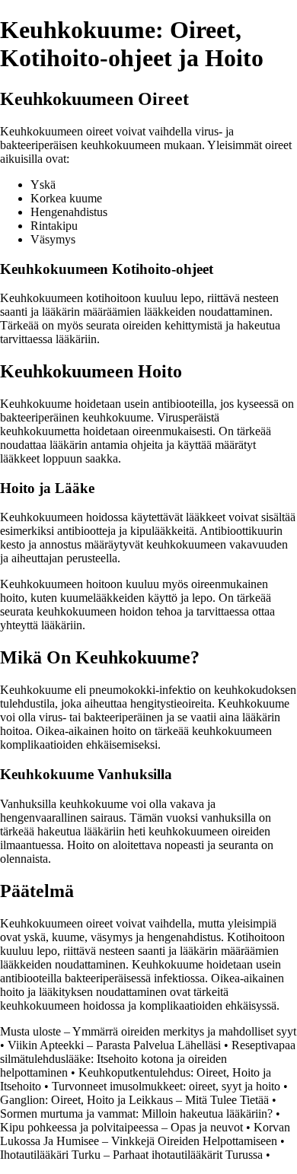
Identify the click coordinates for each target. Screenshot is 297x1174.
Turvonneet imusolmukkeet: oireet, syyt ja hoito (166, 1086)
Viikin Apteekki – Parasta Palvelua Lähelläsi (114, 1045)
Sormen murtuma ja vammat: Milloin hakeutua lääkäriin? (136, 1113)
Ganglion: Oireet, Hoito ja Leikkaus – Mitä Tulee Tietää (134, 1099)
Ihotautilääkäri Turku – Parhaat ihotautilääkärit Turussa (131, 1154)
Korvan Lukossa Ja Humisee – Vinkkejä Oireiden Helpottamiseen (145, 1134)
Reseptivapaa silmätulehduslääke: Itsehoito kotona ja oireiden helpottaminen (147, 1059)
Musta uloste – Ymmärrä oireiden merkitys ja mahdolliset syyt (148, 1031)
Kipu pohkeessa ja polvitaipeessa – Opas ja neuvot (121, 1127)
